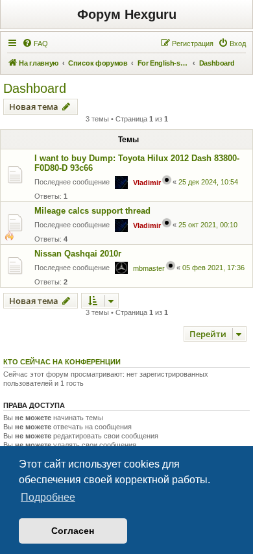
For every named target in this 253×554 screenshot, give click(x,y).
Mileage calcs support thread (92, 211)
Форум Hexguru (126, 14)
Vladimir (147, 182)
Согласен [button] (72, 530)
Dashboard (34, 88)
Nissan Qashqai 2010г (77, 253)
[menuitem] (35, 43)
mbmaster (149, 268)
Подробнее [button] (48, 497)
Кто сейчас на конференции (62, 362)
